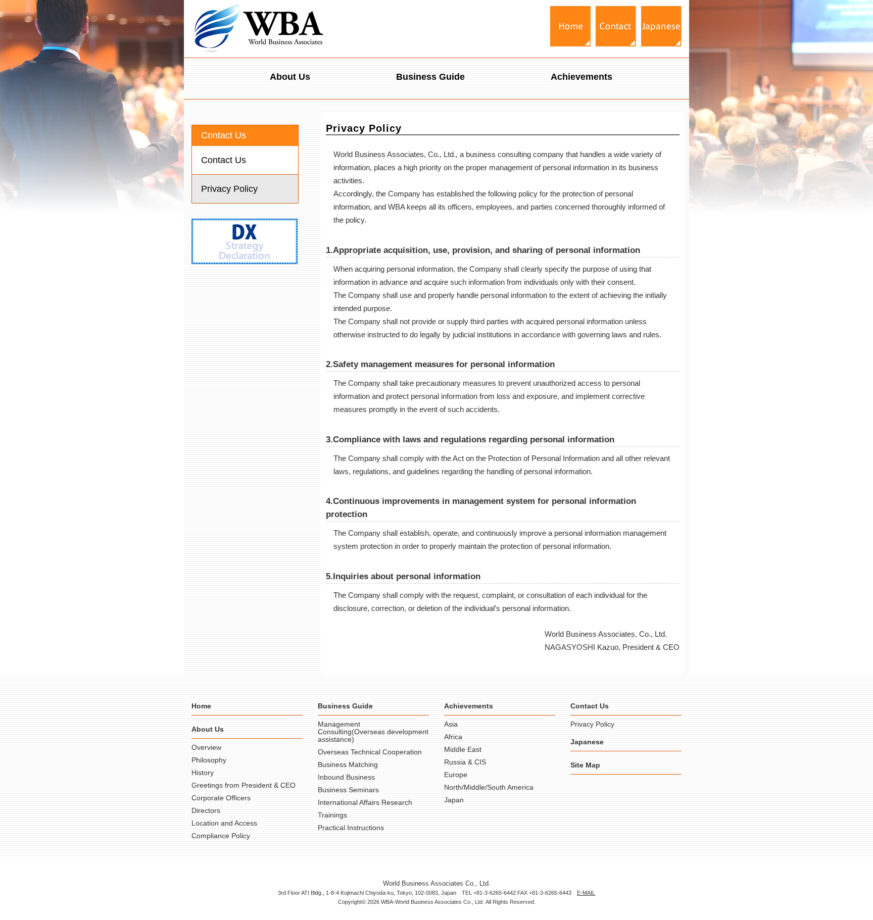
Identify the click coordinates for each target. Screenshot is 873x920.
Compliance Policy (220, 836)
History (202, 773)
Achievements (581, 77)
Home (201, 706)
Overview (206, 747)
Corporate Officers (221, 798)
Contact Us (223, 160)
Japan (454, 800)
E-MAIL (586, 893)
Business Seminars (348, 790)
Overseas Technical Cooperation (370, 752)
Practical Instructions (351, 828)
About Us (290, 77)
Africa (453, 737)
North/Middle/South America (489, 787)
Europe (455, 775)
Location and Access (224, 823)
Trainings (332, 815)
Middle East (462, 749)
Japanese (587, 742)
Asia (451, 724)
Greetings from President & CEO (243, 785)
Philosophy (208, 760)
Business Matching (348, 764)
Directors (205, 810)
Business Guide (430, 77)
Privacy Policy (229, 189)
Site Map (585, 765)
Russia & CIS (465, 762)
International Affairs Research (365, 802)
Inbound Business (346, 777)
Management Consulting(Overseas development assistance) (373, 731)
